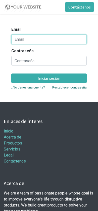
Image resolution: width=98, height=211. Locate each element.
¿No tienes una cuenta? (28, 87)
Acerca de (12, 137)
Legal (9, 155)
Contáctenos (79, 7)
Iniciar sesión (49, 78)
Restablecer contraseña (69, 87)
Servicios (12, 149)
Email (16, 29)
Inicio (8, 131)
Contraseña (22, 50)
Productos (13, 143)
